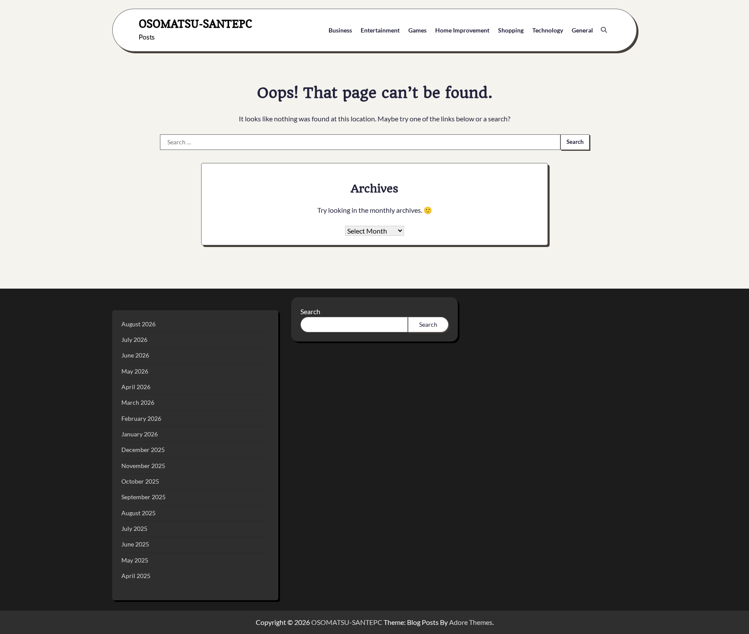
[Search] (603, 29)
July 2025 (134, 528)
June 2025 (135, 544)
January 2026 (139, 434)
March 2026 (137, 402)
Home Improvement (462, 30)
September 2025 (143, 497)
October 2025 (140, 481)
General (582, 30)
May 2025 (134, 560)
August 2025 (138, 513)
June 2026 (135, 355)
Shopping (511, 30)
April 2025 (135, 575)
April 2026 (135, 386)
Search (310, 311)
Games (417, 30)
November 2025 (143, 465)
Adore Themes (470, 622)
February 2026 (141, 418)
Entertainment (380, 30)
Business (340, 30)
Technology (547, 30)
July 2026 (134, 339)
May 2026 (134, 371)
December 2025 (143, 449)
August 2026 (138, 324)
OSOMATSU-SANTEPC (195, 23)
